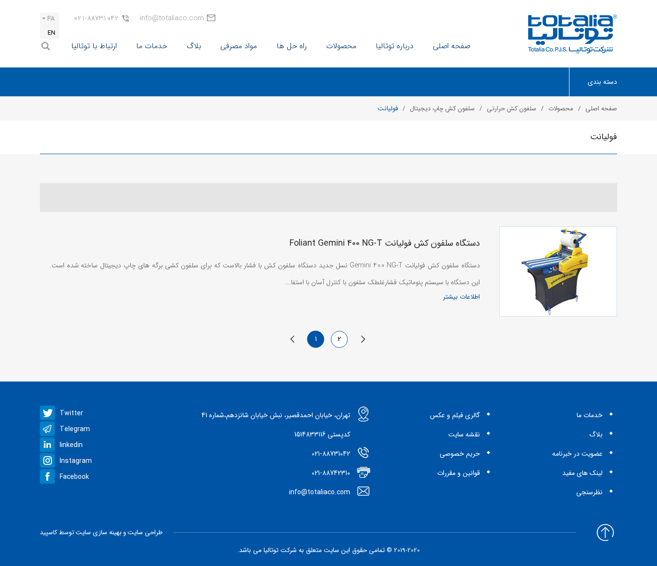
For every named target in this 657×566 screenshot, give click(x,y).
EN (51, 33)
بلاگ (194, 46)
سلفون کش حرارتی (511, 109)
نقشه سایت (464, 434)
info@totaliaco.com (172, 18)
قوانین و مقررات (458, 473)
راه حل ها (292, 46)
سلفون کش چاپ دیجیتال (442, 109)
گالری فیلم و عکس (455, 415)
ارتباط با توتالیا (94, 46)
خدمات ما (151, 46)
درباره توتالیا (395, 46)
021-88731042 (96, 18)
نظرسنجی (589, 492)
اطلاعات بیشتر (461, 297)
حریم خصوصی (460, 453)
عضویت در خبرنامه (577, 453)
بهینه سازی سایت (99, 532)
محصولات (341, 46)
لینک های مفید (582, 473)
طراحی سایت (145, 532)
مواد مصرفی (238, 46)
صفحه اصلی (451, 46)
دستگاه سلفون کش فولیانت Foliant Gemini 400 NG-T (385, 243)
